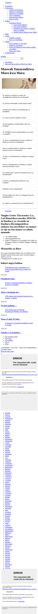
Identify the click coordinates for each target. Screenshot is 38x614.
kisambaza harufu (15, 23)
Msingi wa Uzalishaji (16, 13)
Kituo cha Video (14, 51)
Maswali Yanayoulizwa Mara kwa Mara (18, 64)
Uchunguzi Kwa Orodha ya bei (11, 259)
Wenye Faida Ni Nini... (11, 319)
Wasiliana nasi (10, 53)
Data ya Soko (13, 19)
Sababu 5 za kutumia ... (11, 332)
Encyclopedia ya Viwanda (18, 43)
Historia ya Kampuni (16, 12)
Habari (7, 42)
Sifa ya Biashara (14, 15)
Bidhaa (7, 21)
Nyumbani (8, 6)
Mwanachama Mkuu (16, 17)
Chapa (7, 36)
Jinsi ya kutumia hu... (10, 292)
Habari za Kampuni (15, 45)
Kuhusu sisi (9, 8)
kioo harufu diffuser (20, 27)
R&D (7, 34)
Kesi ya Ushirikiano (16, 40)
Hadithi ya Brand (15, 38)
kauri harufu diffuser (20, 25)
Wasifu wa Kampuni (16, 10)
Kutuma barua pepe (7, 351)
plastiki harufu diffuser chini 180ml (25, 32)
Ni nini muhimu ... (9, 306)
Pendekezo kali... (8, 279)
